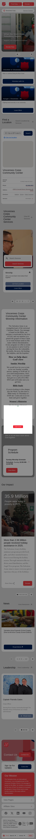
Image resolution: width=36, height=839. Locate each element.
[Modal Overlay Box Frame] (18, 419)
